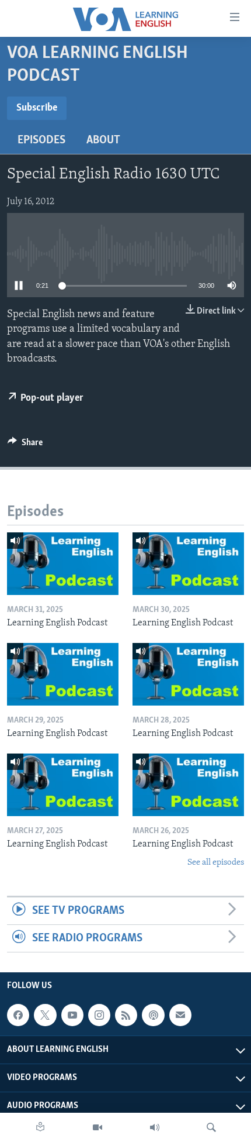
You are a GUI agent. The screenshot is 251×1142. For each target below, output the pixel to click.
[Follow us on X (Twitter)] (45, 1015)
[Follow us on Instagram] (99, 1015)
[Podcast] (153, 1015)
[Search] (211, 1127)
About (103, 140)
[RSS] (126, 1015)
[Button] (25, 445)
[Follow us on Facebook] (18, 1015)
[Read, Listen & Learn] (40, 1127)
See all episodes (215, 862)
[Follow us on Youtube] (72, 1015)
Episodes (41, 140)
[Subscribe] (180, 1015)
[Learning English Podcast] (62, 563)
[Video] (97, 1127)
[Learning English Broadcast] (154, 1127)
